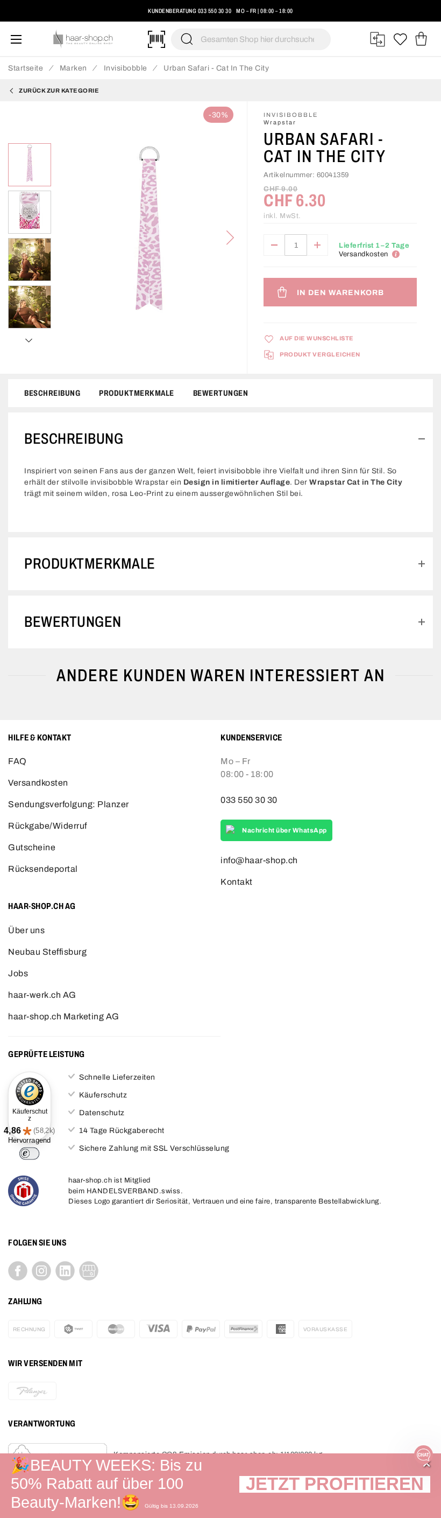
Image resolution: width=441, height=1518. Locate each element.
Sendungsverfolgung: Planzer (68, 804)
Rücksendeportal (43, 868)
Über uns (26, 930)
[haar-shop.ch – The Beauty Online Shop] (83, 39)
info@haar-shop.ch (259, 860)
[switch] (29, 1153)
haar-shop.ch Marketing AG (63, 1016)
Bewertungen (220, 393)
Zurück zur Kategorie (59, 90)
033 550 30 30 (215, 11)
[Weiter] (230, 237)
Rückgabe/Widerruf (47, 825)
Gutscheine (31, 847)
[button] (334, 1485)
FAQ (17, 761)
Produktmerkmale (136, 393)
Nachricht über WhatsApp (284, 830)
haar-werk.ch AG (42, 994)
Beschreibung (52, 393)
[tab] (220, 438)
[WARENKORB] (421, 39)
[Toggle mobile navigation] (16, 39)
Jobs (18, 973)
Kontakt (236, 881)
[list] (148, 237)
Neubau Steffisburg (47, 951)
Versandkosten (38, 782)
